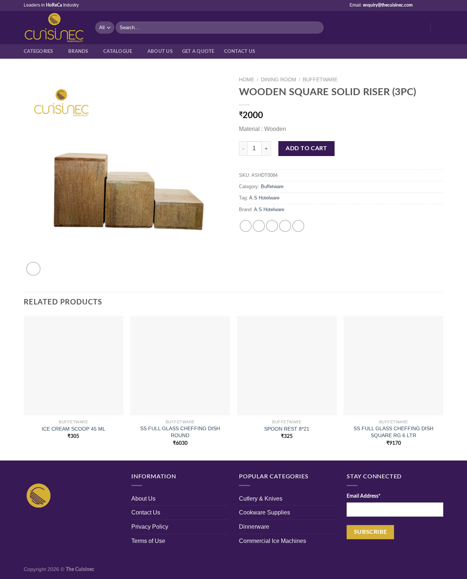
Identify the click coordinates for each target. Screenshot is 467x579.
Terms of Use (148, 541)
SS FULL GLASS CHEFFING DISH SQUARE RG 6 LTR (393, 431)
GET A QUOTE (198, 51)
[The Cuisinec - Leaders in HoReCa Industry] (54, 28)
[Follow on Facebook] (419, 5)
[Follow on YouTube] (439, 5)
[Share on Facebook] (246, 226)
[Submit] (317, 28)
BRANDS (78, 51)
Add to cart (306, 148)
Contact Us (239, 51)
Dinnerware (254, 527)
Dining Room (278, 79)
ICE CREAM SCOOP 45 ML (73, 429)
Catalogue (117, 51)
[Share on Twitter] (259, 226)
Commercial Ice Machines (272, 541)
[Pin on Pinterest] (285, 226)
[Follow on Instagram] (426, 5)
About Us (143, 499)
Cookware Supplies (264, 512)
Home (246, 79)
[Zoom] (33, 269)
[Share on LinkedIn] (298, 226)
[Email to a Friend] (272, 226)
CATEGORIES (38, 51)
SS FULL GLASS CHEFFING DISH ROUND (180, 431)
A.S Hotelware (264, 198)
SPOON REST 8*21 (286, 429)
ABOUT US (160, 51)
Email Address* (364, 496)
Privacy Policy (149, 527)
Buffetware (320, 79)
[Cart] (439, 28)
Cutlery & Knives (260, 499)
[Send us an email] (433, 5)
